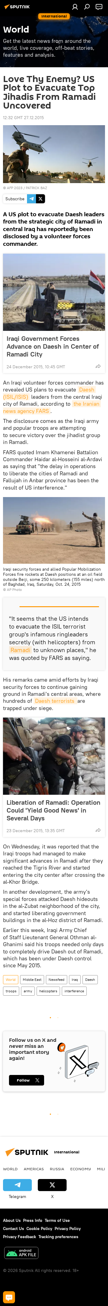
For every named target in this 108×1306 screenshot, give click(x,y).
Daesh (90, 979)
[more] (98, 366)
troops (11, 991)
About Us (12, 1220)
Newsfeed (56, 979)
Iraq (75, 979)
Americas (34, 1168)
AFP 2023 (14, 187)
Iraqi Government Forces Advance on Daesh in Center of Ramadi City (53, 346)
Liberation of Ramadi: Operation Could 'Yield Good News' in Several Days (53, 810)
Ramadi (20, 650)
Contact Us (13, 1228)
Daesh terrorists (55, 700)
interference (74, 991)
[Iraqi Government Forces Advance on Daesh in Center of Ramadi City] (54, 292)
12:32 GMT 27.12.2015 (23, 117)
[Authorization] (75, 7)
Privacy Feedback (19, 1236)
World (11, 979)
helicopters (48, 991)
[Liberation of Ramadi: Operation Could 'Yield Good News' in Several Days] (54, 756)
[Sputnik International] (18, 9)
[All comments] (9, 1297)
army (28, 991)
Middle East (32, 979)
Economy (80, 1168)
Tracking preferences (58, 1236)
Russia (57, 1168)
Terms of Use (57, 1220)
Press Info (32, 1220)
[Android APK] (21, 1253)
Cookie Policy (39, 1228)
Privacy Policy (68, 1228)
